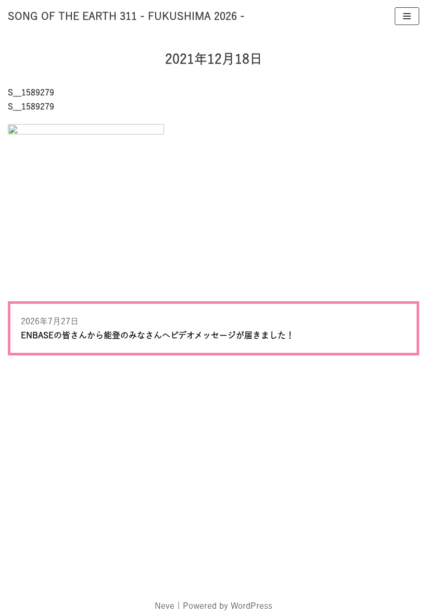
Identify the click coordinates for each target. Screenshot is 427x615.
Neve (164, 605)
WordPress (251, 605)
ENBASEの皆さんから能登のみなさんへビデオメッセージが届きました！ (157, 335)
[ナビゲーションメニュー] (407, 16)
